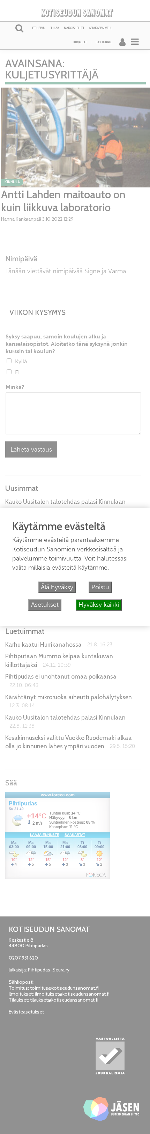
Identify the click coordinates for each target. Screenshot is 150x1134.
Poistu (100, 587)
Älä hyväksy (57, 587)
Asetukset (45, 605)
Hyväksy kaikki (98, 605)
